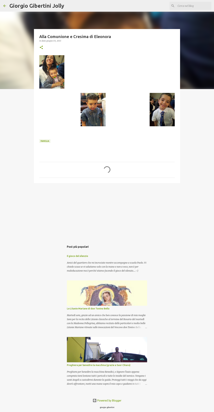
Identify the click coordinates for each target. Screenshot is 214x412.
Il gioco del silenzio (77, 256)
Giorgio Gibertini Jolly (36, 6)
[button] (41, 47)
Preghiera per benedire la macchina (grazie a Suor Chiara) (98, 365)
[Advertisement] (107, 211)
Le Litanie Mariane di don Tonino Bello (88, 308)
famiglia (45, 141)
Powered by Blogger (109, 400)
